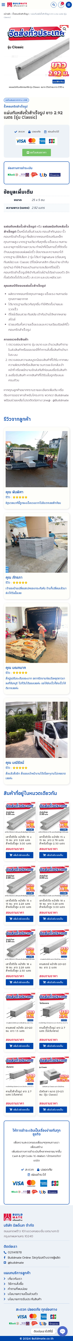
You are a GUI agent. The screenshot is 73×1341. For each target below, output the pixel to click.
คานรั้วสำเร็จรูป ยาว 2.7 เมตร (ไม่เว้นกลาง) (52, 1029)
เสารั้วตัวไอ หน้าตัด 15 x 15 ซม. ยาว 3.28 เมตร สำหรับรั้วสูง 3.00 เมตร (18, 840)
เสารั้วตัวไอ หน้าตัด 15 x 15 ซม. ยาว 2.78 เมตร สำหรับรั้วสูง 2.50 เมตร (52, 840)
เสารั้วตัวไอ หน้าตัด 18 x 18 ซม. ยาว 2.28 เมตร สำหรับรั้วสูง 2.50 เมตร (18, 967)
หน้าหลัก (7, 14)
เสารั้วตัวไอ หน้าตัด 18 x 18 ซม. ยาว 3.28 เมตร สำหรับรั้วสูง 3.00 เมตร (52, 903)
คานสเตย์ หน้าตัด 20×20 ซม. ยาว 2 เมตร (52, 965)
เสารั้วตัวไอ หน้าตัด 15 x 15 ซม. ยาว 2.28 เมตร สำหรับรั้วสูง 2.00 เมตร (18, 903)
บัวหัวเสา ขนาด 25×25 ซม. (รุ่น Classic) (51, 1093)
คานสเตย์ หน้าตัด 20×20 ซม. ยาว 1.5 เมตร (19, 1029)
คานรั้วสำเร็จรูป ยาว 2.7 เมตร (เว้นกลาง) (19, 1093)
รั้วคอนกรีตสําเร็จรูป (21, 14)
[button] (3, 4)
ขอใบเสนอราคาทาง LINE (16, 100)
